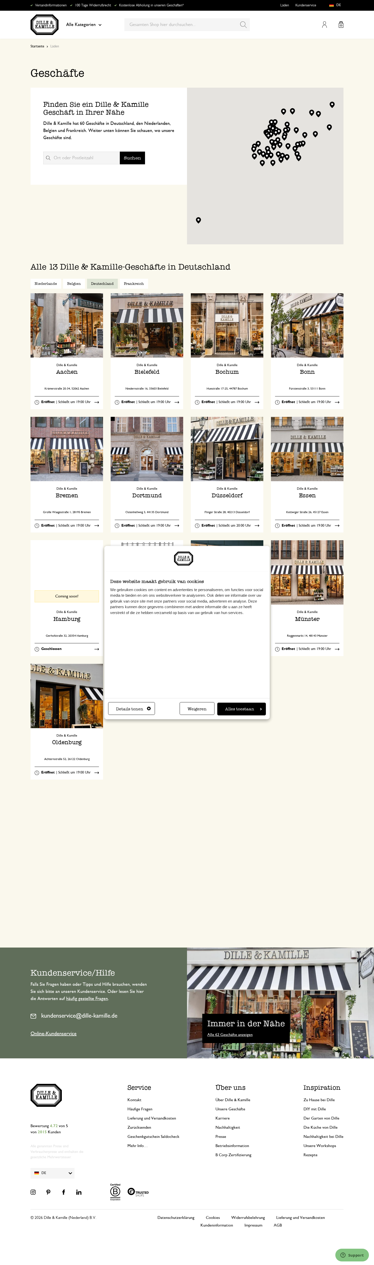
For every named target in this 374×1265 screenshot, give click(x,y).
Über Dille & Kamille (232, 1100)
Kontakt (134, 1100)
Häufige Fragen (139, 1109)
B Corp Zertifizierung (233, 1155)
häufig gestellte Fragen (87, 998)
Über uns (230, 1087)
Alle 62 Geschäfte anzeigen (230, 1035)
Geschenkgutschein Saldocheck (153, 1137)
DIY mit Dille (315, 1109)
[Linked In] (78, 1192)
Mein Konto (324, 24)
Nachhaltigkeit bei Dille (323, 1137)
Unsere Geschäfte (230, 1109)
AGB (278, 1225)
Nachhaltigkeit (227, 1127)
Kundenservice (305, 5)
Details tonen (129, 709)
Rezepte (311, 1155)
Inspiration (322, 1087)
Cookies (213, 1218)
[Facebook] (63, 1192)
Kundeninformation (216, 1225)
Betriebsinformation (232, 1146)
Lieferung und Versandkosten (151, 1118)
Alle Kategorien (81, 24)
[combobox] (187, 24)
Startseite (37, 46)
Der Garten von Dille (321, 1118)
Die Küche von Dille (321, 1127)
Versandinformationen (51, 5)
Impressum (253, 1225)
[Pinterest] (48, 1192)
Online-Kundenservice (54, 1033)
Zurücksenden (139, 1127)
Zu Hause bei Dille (319, 1100)
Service (139, 1087)
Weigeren (197, 709)
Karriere (222, 1118)
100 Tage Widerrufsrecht (93, 5)
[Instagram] (33, 1192)
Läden (284, 5)
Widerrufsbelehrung (248, 1218)
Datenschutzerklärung (175, 1218)
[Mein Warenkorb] (341, 24)
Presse (220, 1137)
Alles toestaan (239, 709)
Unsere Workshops (320, 1146)
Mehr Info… (137, 1146)
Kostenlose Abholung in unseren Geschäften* (151, 5)
